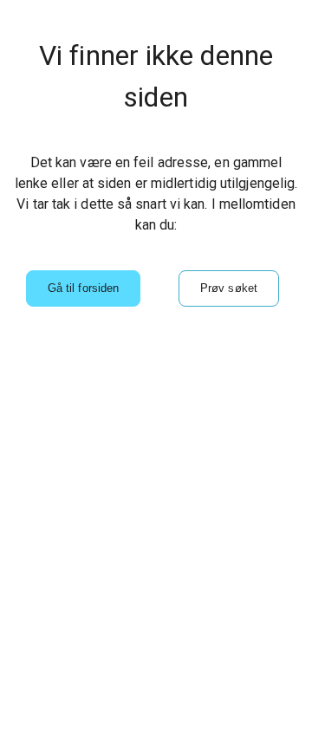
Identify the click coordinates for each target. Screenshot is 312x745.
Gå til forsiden (83, 288)
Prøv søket (228, 288)
